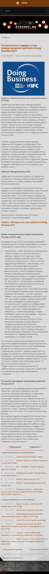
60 (44, 564)
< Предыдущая (14, 447)
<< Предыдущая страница (12, 549)
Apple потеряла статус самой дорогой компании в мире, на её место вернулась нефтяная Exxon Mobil (24, 541)
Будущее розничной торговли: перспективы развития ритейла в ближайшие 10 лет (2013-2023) (23, 526)
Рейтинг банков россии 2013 (28, 479)
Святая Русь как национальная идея (31, 520)
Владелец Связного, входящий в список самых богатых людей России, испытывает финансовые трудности (22, 491)
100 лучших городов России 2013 (29, 510)
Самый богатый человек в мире (29, 457)
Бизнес (18, 56)
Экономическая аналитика (32, 56)
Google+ (3, 573)
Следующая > (35, 447)
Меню (24, 3)
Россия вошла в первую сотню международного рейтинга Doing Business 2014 (21, 48)
